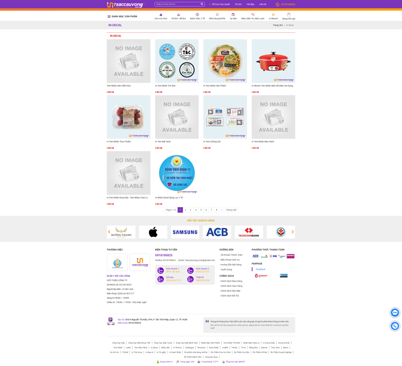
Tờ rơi (243, 347)
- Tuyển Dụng (226, 269)
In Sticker (177, 347)
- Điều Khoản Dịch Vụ (230, 259)
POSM (125, 352)
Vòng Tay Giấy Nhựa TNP (139, 343)
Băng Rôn (253, 347)
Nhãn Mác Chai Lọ (251, 343)
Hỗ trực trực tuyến (221, 4)
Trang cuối (231, 210)
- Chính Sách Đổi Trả (229, 295)
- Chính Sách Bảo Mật (230, 291)
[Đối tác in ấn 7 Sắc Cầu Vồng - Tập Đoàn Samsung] (169, 232)
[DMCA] (283, 275)
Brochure (202, 347)
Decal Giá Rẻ (284, 343)
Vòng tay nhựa (211, 357)
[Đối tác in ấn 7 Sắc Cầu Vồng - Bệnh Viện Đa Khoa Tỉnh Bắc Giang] (265, 232)
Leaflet (225, 347)
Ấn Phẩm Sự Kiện (241, 352)
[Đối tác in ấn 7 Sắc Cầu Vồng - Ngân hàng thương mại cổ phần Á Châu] (201, 232)
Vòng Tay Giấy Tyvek (163, 343)
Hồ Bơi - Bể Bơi (178, 18)
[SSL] (261, 275)
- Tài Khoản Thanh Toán (231, 255)
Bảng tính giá (288, 18)
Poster (234, 347)
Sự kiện (233, 18)
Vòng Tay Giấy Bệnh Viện (187, 343)
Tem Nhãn (117, 347)
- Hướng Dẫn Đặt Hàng (231, 264)
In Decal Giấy (269, 343)
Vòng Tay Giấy (118, 343)
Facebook (260, 269)
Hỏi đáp (250, 4)
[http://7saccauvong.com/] (140, 262)
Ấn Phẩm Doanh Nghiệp (281, 352)
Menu (285, 347)
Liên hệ (262, 4)
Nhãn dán (165, 347)
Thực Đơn (275, 347)
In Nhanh (273, 18)
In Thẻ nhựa (136, 352)
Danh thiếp (214, 347)
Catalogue (189, 347)
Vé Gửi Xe (114, 352)
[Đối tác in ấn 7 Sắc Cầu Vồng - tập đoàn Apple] (137, 232)
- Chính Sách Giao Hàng (231, 286)
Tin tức (238, 4)
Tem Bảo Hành (140, 347)
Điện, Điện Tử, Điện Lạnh (252, 18)
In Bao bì (149, 352)
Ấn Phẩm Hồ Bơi (260, 352)
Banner (264, 347)
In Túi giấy (161, 352)
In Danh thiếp (175, 352)
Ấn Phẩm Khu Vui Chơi (221, 352)
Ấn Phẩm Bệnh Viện (192, 357)
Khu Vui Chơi (161, 18)
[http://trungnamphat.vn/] (117, 262)
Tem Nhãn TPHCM (231, 343)
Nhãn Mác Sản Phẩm (210, 343)
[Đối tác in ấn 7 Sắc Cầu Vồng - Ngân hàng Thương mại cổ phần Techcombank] (233, 232)
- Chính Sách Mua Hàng (231, 281)
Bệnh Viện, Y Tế (197, 18)
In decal (154, 347)
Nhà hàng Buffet (217, 18)
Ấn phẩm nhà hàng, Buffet (195, 352)
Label (128, 347)
